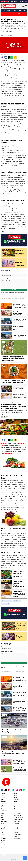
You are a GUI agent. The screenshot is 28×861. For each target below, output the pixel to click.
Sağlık (15, 793)
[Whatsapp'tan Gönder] (11, 57)
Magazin (16, 803)
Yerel (2, 807)
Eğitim (15, 795)
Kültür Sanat (4, 810)
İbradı (2, 830)
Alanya (2, 817)
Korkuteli (3, 840)
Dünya (15, 801)
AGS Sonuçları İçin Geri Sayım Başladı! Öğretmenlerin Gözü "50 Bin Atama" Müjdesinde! (19, 396)
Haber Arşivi (17, 836)
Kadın (2, 808)
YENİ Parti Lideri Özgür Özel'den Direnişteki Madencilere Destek (18, 388)
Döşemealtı (4, 821)
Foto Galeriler (17, 815)
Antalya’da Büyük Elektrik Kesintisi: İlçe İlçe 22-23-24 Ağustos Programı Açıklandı (19, 306)
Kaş (2, 832)
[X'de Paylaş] (9, 57)
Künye (15, 830)
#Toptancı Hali (5, 604)
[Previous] (1, 14)
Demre (2, 819)
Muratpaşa (3, 846)
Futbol (15, 807)
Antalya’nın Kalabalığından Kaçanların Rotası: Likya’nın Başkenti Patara (14, 754)
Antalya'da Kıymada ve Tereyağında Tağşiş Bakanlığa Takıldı (18, 313)
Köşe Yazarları (17, 813)
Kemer (2, 834)
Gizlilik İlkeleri (17, 834)
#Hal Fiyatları (17, 600)
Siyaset (2, 799)
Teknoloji (16, 805)
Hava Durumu (17, 828)
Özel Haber (3, 801)
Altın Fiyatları (17, 823)
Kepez (2, 836)
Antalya (11, 402)
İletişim (16, 832)
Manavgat (3, 844)
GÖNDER (14, 289)
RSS (5, 855)
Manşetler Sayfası (18, 817)
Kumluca (3, 842)
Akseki (2, 813)
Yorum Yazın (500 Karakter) (7, 278)
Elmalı (2, 823)
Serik (2, 847)
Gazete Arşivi (17, 838)
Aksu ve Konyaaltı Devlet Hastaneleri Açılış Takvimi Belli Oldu (19, 328)
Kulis (2, 795)
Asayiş (15, 797)
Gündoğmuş (4, 828)
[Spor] (14, 347)
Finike (2, 825)
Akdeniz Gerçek (4, 17)
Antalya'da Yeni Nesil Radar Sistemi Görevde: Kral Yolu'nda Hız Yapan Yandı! (19, 321)
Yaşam (2, 805)
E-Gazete (11, 1)
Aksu (2, 815)
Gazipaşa (3, 827)
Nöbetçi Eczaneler (18, 827)
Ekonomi (3, 797)
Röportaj (16, 799)
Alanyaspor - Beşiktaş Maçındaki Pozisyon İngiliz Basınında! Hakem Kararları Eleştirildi (13, 358)
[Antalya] (14, 720)
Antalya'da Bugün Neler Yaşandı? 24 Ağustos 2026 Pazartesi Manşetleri (14, 14)
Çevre (15, 808)
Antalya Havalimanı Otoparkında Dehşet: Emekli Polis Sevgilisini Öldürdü (20, 335)
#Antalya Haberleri (6, 600)
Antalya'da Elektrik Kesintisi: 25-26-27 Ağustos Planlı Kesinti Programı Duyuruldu (19, 762)
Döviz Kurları (17, 821)
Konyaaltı (3, 838)
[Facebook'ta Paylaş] (5, 57)
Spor (2, 803)
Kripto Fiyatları (18, 825)
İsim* (2, 273)
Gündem (12, 17)
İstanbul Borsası (18, 819)
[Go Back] (25, 858)
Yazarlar (15, 1)
